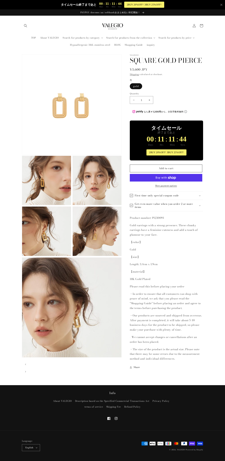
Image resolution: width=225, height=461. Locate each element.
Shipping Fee (113, 407)
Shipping (134, 74)
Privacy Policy (161, 401)
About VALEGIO (62, 401)
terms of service (93, 407)
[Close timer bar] (221, 5)
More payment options (166, 185)
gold (136, 86)
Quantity (134, 93)
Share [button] (137, 367)
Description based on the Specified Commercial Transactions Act (112, 401)
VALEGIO (181, 449)
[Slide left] (25, 364)
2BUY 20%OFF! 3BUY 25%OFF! (144, 4)
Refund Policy (132, 407)
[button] (25, 25)
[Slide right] (25, 371)
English (29, 447)
